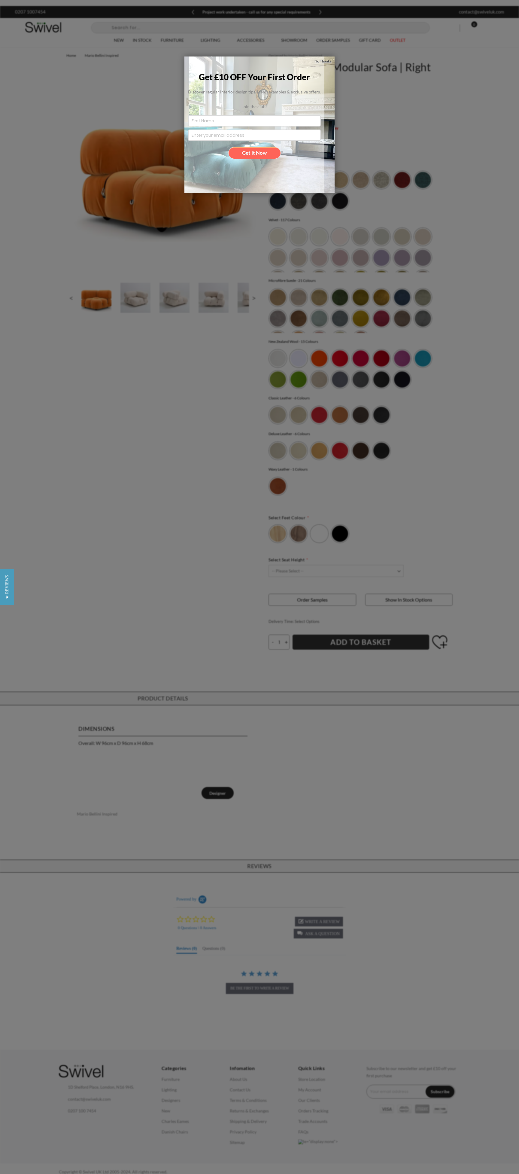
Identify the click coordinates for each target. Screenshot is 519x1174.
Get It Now (254, 153)
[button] (7, 587)
